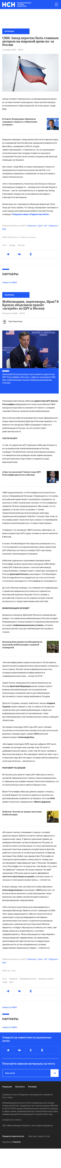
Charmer (17, 1142)
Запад (12, 245)
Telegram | (54, 225)
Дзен (40, 225)
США (4, 982)
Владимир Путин (28, 978)
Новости (32, 225)
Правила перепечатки (13, 1136)
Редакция (7, 1086)
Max (4, 229)
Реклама (32, 1086)
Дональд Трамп (46, 978)
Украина (13, 978)
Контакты (20, 1086)
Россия (21, 245)
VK (45, 225)
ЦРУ (11, 982)
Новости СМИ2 (9, 282)
